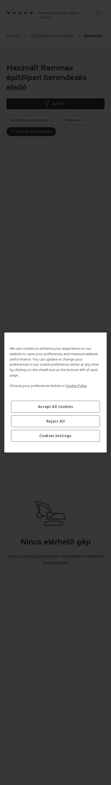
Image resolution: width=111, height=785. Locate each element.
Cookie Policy (76, 385)
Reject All (55, 421)
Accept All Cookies (55, 406)
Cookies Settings (55, 435)
